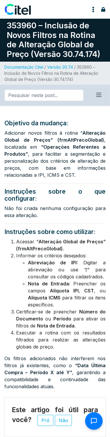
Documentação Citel (23, 67)
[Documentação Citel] (21, 9)
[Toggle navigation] (93, 9)
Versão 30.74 (60, 67)
